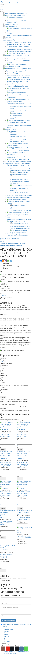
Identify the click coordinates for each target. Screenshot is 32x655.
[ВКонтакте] (1, 261)
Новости (6, 633)
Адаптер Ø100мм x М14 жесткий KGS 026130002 (24, 537)
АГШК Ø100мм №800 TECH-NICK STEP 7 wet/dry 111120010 (6, 493)
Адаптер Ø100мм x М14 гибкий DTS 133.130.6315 (24, 518)
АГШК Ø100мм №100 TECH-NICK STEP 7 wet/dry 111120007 (23, 434)
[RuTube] (12, 649)
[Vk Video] (17, 649)
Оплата (6, 636)
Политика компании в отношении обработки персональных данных (16, 652)
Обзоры (6, 634)
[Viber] (6, 261)
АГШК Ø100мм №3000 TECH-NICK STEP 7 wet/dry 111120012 (23, 493)
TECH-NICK (3, 295)
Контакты (7, 641)
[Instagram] (3, 649)
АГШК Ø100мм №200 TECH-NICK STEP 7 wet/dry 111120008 (6, 464)
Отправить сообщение (8, 620)
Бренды (6, 631)
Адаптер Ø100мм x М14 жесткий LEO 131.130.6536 (6, 556)
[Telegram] (11, 261)
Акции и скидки (8, 629)
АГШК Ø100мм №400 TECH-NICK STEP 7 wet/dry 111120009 (23, 464)
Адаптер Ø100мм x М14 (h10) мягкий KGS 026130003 (6, 522)
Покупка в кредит (9, 639)
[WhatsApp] (8, 261)
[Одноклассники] (3, 261)
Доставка (6, 638)
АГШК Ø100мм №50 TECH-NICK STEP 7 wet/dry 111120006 (5, 434)
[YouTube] (8, 649)
